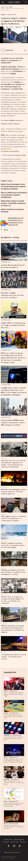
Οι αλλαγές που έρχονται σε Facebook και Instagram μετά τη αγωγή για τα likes (13, 738)
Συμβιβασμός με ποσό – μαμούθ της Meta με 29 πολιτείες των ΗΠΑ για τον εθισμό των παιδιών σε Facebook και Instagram (14, 391)
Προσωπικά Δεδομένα (19, 839)
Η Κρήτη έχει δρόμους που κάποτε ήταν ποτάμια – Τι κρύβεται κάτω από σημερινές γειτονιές (13, 572)
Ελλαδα (6, 713)
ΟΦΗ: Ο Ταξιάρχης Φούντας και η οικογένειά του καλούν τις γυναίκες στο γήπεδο (14, 782)
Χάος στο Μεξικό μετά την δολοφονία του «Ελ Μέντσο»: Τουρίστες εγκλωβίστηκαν (14, 195)
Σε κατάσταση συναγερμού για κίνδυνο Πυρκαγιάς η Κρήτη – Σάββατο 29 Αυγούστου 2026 (14, 804)
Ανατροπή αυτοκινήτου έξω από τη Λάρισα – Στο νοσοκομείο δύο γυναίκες (13, 657)
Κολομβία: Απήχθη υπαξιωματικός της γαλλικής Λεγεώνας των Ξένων (12, 295)
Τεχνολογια (7, 735)
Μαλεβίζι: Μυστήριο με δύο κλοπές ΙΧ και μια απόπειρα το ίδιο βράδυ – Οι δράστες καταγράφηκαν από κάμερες (13, 760)
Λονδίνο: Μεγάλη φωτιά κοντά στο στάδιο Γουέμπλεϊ (13, 266)
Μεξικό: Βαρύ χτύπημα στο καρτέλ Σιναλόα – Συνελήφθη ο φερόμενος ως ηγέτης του (13, 203)
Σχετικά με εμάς (14, 841)
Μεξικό (13, 73)
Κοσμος (3, 14)
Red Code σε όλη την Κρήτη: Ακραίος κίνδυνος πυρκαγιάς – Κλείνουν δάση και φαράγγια (13, 491)
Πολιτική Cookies (8, 839)
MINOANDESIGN (11, 858)
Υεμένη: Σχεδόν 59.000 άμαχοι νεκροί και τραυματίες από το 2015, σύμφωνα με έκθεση (13, 422)
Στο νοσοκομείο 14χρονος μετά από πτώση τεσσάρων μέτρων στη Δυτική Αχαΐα (13, 716)
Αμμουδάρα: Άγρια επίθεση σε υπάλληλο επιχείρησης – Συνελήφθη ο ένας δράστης (13, 826)
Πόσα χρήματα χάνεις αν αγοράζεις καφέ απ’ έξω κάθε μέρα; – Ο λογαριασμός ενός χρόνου (13, 518)
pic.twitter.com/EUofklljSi (10, 151)
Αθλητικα (6, 779)
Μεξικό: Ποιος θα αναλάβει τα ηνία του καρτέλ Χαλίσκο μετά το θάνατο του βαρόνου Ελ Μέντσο (13, 187)
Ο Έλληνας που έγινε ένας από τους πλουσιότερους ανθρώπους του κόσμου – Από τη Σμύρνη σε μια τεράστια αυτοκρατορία (13, 463)
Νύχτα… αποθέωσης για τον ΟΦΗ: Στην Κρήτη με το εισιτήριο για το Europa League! (14, 694)
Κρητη (5, 691)
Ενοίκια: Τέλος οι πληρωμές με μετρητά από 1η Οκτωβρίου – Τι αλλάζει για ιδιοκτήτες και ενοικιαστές (12, 600)
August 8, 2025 (20, 155)
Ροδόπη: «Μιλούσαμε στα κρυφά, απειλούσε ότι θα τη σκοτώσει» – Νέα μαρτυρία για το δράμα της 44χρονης (12, 629)
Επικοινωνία (22, 841)
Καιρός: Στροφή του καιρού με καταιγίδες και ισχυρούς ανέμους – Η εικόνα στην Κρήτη (13, 545)
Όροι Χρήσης (6, 841)
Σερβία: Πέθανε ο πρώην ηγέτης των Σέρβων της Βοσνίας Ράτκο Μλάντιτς (13, 325)
